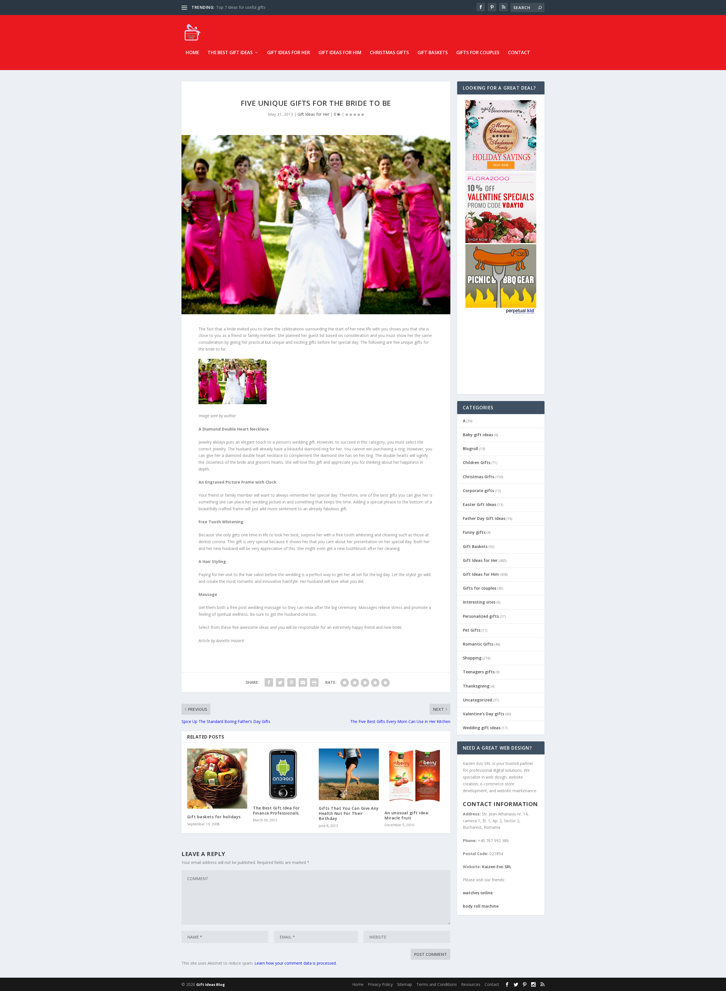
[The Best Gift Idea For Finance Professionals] (283, 774)
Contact (519, 53)
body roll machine (481, 906)
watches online (478, 892)
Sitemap (404, 984)
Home (192, 53)
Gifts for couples (477, 53)
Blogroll (470, 448)
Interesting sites (479, 602)
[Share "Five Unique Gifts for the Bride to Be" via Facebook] (269, 682)
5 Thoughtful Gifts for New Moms (247, 7)
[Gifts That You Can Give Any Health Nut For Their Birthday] (349, 774)
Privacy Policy (380, 984)
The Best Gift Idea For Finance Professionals (276, 810)
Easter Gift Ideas (479, 504)
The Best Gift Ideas (230, 53)
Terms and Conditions (436, 984)
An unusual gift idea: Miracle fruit (407, 815)
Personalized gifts (481, 616)
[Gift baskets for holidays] (217, 778)
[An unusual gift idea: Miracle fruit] (415, 776)
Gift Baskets (432, 53)
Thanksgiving (476, 686)
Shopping (472, 658)
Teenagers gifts (479, 671)
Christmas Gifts (389, 53)
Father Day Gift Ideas (484, 518)
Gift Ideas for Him (339, 53)
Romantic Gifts (478, 644)
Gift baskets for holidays (214, 816)
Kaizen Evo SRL (496, 866)
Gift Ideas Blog (210, 984)
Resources (470, 984)
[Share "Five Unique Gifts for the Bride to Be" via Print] (314, 682)
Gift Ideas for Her (288, 53)
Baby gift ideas (478, 434)
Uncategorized (477, 700)
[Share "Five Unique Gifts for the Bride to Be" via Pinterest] (291, 682)
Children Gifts (476, 462)
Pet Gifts (471, 630)
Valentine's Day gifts (483, 713)
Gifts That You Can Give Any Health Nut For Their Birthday (349, 813)
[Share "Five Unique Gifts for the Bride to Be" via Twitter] (280, 682)
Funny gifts (474, 532)
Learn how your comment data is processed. (295, 963)
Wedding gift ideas (482, 727)
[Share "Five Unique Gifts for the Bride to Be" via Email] (303, 682)
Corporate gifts (478, 490)
